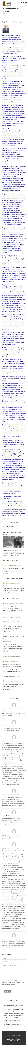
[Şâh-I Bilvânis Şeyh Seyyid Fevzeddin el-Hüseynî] (7, 641)
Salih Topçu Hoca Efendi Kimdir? (11, 676)
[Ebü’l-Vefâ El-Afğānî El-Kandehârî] (11, 622)
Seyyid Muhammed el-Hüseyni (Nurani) (13, 578)
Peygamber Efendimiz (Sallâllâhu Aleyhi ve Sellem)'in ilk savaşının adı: (13, 982)
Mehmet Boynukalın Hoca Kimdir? (11, 656)
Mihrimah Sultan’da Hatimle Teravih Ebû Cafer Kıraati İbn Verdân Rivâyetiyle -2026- (13, 1010)
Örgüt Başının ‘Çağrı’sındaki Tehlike (11, 1017)
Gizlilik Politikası (16, 1039)
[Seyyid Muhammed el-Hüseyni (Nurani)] (13, 585)
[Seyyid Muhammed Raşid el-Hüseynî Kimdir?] (13, 547)
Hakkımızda (9, 1039)
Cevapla (16, 725)
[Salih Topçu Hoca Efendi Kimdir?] (12, 681)
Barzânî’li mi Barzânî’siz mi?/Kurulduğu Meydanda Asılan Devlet (12, 1021)
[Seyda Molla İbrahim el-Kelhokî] (12, 565)
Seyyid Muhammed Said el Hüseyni (12, 598)
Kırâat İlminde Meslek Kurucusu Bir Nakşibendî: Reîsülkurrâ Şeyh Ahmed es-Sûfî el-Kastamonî (14, 1014)
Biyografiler (14, 522)
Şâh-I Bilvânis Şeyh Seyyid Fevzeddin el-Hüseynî (13, 637)
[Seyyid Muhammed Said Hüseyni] (6, 32)
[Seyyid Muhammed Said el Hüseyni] (13, 603)
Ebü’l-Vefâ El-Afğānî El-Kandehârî (11, 617)
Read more (16, 555)
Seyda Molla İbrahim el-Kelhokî (11, 560)
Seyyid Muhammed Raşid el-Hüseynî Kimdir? (12, 533)
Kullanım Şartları (13, 1040)
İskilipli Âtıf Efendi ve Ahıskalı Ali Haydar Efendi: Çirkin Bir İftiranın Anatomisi (13, 1006)
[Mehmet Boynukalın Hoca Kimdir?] (11, 661)
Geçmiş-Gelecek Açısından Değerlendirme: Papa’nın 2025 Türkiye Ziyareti (12, 1025)
